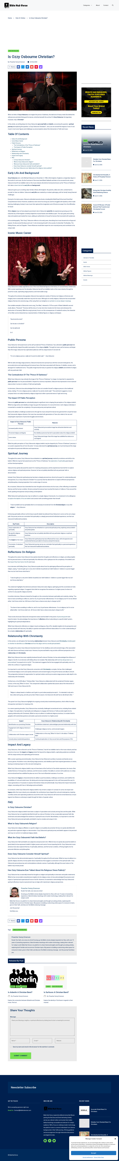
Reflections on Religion (18, 151)
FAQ (13, 157)
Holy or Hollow (20, 18)
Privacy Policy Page (99, 1157)
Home (10, 18)
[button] (115, 1139)
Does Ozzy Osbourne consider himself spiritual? (28, 166)
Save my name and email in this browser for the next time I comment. (33, 1047)
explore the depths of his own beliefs (20, 498)
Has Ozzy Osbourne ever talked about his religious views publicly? (33, 168)
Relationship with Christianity (20, 153)
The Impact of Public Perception (23, 147)
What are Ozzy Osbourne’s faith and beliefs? (27, 164)
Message (13, 1017)
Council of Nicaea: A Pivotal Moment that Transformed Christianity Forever (101, 207)
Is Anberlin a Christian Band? (20, 992)
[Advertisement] (59, 35)
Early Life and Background (19, 139)
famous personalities (19, 929)
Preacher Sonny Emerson (17, 62)
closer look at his (22, 185)
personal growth (63, 616)
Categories (86, 5)
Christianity (63, 641)
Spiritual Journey (17, 149)
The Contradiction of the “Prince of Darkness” (27, 145)
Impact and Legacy (17, 155)
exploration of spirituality (58, 461)
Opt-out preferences (88, 1157)
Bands (12, 986)
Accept (93, 1153)
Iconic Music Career (17, 141)
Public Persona (16, 143)
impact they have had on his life (19, 562)
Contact (105, 5)
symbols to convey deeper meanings (60, 301)
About (98, 5)
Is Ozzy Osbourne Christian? (22, 160)
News (85, 140)
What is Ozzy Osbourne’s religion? (23, 162)
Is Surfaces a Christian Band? (56, 992)
